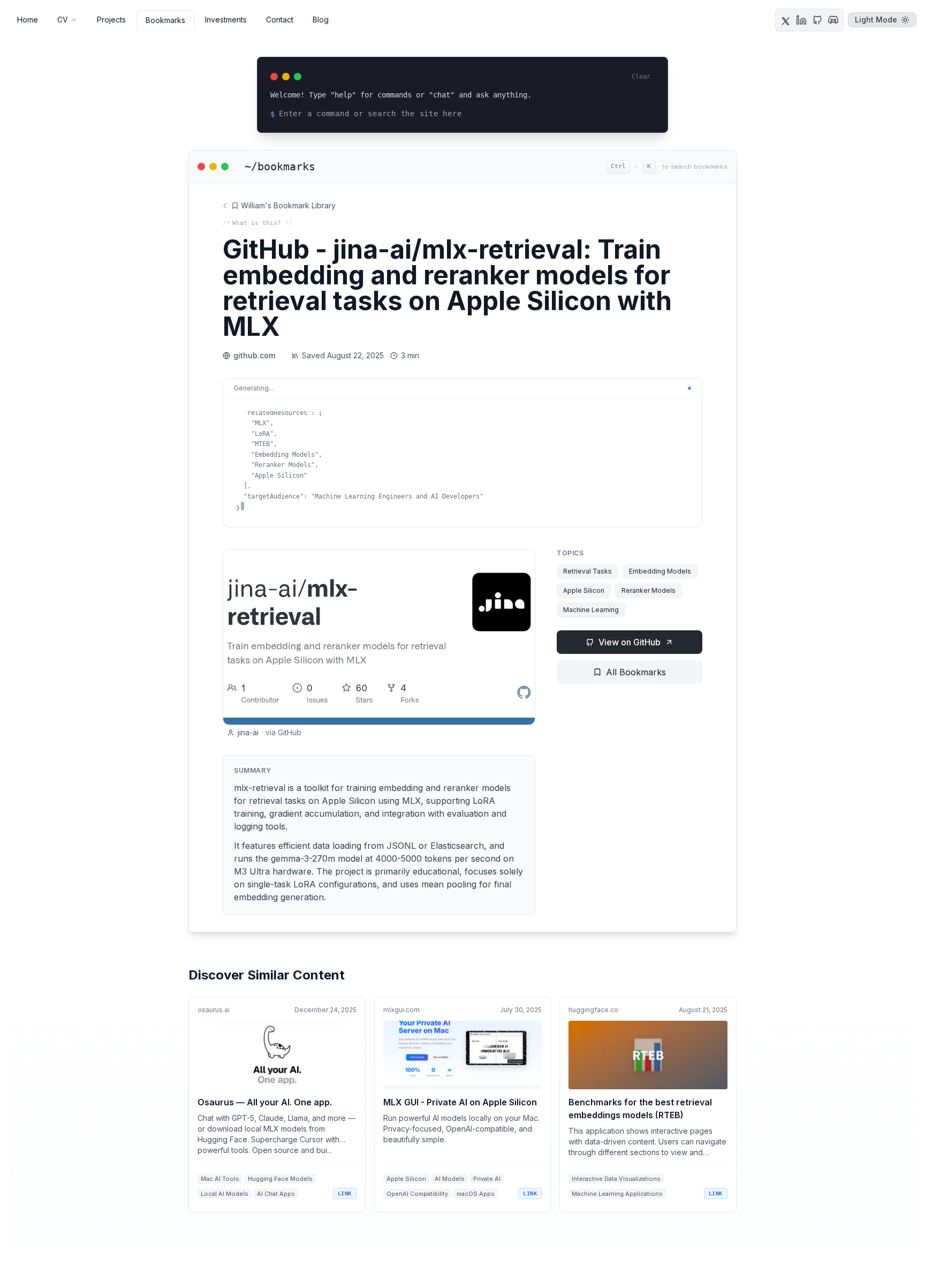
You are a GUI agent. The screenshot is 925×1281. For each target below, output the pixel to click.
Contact (279, 19)
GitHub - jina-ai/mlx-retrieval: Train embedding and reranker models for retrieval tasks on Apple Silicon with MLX (447, 287)
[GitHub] (817, 19)
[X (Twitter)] (785, 19)
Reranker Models (648, 590)
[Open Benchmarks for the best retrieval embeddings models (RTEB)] (648, 1104)
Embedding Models (660, 571)
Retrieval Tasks (587, 571)
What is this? (256, 223)
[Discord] (833, 19)
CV (62, 19)
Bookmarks (165, 20)
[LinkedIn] (801, 19)
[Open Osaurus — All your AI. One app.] (277, 1104)
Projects (111, 19)
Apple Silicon (583, 590)
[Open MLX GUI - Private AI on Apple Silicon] (463, 1104)
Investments (226, 19)
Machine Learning (591, 610)
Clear (641, 76)
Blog (321, 19)
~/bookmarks (280, 166)
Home (27, 19)
